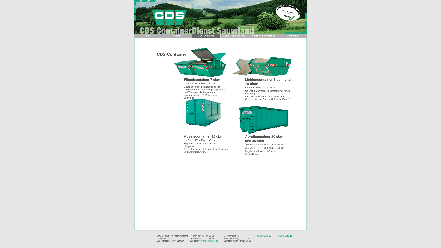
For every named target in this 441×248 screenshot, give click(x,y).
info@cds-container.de (207, 241)
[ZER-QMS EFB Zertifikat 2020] (288, 12)
